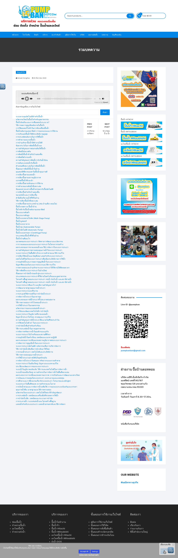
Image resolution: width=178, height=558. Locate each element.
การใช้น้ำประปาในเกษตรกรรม (28, 305)
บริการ (45, 35)
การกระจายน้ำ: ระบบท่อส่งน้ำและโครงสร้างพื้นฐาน (36, 401)
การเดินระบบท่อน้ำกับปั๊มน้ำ (27, 163)
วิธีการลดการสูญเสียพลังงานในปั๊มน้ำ (30, 125)
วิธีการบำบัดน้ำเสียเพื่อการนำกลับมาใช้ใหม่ (33, 349)
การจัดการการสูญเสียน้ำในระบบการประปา (33, 343)
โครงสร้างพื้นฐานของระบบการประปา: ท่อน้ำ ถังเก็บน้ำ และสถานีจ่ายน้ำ (44, 279)
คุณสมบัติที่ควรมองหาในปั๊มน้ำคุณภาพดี (31, 172)
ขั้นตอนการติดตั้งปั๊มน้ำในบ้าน (27, 169)
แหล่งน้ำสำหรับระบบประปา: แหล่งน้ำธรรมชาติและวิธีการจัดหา (41, 404)
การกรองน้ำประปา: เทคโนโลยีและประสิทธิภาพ (34, 352)
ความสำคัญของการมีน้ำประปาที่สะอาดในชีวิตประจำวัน (37, 320)
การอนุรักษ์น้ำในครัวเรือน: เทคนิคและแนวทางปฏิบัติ (36, 337)
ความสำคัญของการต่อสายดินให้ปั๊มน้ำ (31, 148)
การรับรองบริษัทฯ (90, 132)
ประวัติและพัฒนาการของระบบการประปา (32, 366)
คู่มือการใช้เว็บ (70, 35)
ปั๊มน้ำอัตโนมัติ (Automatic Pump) (29, 230)
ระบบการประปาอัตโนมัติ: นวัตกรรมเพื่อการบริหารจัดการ (38, 346)
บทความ (105, 35)
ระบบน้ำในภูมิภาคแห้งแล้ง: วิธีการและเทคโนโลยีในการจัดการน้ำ (41, 369)
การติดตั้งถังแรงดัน (23, 151)
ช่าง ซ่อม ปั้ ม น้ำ (106, 132)
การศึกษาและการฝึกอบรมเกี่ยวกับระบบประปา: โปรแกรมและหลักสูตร (43, 381)
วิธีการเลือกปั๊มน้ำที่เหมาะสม (27, 201)
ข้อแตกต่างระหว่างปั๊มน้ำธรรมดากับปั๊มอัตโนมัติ (34, 189)
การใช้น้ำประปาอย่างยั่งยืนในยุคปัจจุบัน (31, 358)
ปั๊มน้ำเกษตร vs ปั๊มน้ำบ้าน (26, 206)
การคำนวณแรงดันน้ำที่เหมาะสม (28, 186)
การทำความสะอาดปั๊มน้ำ (25, 140)
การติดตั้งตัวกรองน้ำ (24, 157)
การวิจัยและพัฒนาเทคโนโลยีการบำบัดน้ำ (32, 311)
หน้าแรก (15, 35)
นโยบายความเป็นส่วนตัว (89, 555)
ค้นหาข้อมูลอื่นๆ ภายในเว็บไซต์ (28, 107)
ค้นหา (105, 112)
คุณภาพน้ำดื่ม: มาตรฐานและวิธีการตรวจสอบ (33, 390)
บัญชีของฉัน (116, 35)
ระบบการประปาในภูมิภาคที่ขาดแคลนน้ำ (32, 314)
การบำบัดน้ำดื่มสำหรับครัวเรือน (28, 326)
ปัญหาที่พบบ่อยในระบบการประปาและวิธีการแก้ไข (35, 265)
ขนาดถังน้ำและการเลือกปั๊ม (26, 195)
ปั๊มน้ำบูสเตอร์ (21, 221)
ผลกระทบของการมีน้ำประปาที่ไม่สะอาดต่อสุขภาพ (35, 299)
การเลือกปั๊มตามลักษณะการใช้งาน (29, 183)
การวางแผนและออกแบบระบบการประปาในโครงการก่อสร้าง (39, 244)
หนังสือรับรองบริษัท (130, 424)
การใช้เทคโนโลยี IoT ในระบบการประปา (32, 323)
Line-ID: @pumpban (130, 304)
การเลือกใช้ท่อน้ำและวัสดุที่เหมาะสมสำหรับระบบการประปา (39, 256)
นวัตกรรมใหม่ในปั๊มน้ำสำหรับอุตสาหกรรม (32, 119)
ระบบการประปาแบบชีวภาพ (27, 291)
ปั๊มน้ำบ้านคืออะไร (23, 238)
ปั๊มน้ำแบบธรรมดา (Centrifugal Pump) (31, 233)
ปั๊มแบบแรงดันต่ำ (23, 212)
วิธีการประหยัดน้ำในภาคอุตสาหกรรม (30, 328)
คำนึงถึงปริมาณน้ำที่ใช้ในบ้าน (27, 198)
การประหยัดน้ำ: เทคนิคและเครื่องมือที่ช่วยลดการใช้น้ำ (37, 395)
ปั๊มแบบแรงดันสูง (22, 215)
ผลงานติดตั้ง (93, 35)
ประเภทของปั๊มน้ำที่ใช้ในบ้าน (27, 236)
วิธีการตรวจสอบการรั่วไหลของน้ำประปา (31, 302)
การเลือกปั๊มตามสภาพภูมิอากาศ (28, 177)
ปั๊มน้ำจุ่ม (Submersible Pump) (28, 227)
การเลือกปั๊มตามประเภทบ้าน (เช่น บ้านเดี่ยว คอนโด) (36, 204)
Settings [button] (95, 551)
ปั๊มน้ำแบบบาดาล (23, 224)
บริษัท (82, 35)
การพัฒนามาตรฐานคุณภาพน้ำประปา (30, 288)
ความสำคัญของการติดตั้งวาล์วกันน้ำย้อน (32, 160)
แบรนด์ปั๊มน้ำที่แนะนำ (24, 180)
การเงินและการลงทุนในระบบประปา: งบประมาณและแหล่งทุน (40, 378)
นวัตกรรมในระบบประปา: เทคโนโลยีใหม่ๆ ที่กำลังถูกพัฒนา (39, 392)
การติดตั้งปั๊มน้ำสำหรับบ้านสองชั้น (29, 154)
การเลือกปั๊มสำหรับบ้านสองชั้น (27, 192)
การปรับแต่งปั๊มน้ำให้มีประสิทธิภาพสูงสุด (32, 134)
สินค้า (36, 35)
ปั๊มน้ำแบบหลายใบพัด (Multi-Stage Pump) (33, 218)
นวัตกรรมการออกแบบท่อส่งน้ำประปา (30, 308)
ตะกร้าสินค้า (56, 35)
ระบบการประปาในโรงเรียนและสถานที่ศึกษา (33, 334)
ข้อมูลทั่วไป (21, 72)
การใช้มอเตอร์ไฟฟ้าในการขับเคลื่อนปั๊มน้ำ (32, 128)
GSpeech (105, 102)
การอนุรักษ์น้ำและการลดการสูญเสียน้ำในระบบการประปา (38, 262)
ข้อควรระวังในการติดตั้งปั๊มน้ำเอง (29, 145)
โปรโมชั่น (26, 35)
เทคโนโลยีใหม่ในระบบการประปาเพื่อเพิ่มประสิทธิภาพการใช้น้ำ (40, 259)
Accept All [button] (84, 551)
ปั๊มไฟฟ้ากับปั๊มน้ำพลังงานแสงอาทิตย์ (30, 209)
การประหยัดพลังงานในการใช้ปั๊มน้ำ (29, 137)
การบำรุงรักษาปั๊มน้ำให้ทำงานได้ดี (29, 143)
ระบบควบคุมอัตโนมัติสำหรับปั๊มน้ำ (29, 116)
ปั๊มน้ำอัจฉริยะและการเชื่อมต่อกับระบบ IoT (32, 122)
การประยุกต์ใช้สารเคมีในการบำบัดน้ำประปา (33, 294)
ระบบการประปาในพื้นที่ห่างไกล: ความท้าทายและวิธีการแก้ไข (40, 253)
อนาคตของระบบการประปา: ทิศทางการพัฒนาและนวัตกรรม (39, 241)
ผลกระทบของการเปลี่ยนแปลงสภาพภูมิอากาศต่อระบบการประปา (41, 340)
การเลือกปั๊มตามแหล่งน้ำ (25, 174)
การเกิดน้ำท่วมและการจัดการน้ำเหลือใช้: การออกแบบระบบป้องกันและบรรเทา (46, 387)
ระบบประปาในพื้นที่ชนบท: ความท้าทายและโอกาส (35, 384)
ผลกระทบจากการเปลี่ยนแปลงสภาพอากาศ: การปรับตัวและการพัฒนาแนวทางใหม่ (48, 375)
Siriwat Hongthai (23, 78)
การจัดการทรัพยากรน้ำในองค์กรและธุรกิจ (32, 331)
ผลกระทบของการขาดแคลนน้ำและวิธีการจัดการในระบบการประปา (42, 247)
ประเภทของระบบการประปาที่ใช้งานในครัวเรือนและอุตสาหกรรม (41, 276)
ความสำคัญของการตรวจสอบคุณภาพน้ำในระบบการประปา (39, 250)
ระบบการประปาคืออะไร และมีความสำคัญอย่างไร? (36, 285)
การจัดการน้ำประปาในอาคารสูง (28, 297)
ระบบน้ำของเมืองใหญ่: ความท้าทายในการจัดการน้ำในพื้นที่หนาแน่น (42, 372)
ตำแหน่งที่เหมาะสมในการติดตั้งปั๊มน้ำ (30, 166)
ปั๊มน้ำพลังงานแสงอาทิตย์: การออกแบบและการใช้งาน (37, 131)
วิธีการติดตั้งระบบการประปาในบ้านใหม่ (31, 270)
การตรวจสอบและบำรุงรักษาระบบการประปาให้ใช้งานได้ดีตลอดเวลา (43, 267)
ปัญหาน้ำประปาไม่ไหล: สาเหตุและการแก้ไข (33, 317)
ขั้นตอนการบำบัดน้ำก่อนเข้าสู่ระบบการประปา (34, 273)
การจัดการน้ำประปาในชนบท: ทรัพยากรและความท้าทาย (38, 360)
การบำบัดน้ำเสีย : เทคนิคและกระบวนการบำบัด (34, 398)
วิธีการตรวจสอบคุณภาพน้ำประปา (29, 355)
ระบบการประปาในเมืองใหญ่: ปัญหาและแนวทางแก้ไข (37, 363)
